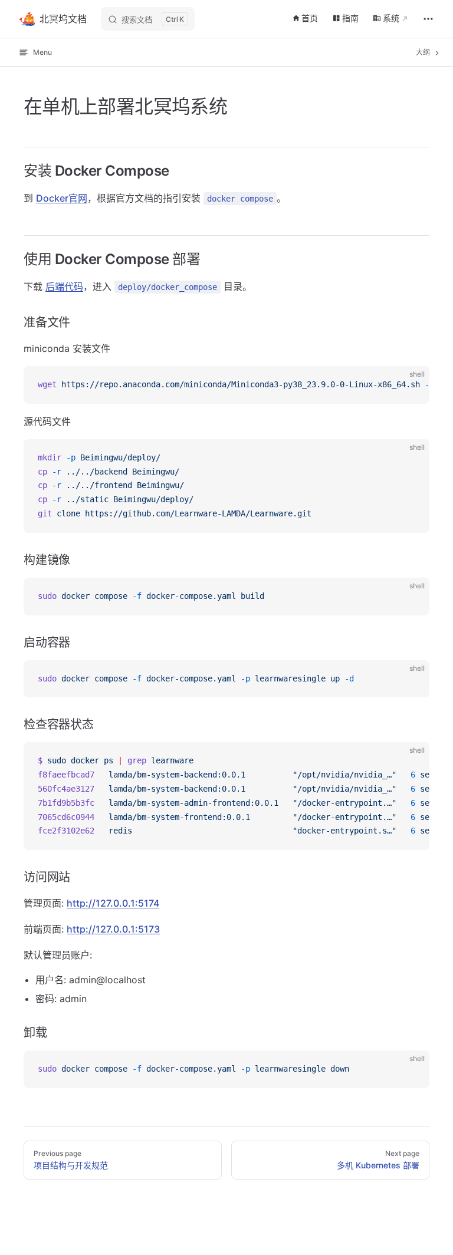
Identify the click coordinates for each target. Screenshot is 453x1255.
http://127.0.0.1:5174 (113, 903)
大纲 (424, 52)
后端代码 (64, 286)
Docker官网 (61, 198)
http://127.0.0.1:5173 (113, 929)
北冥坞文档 (63, 19)
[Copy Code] (410, 385)
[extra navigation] (428, 19)
